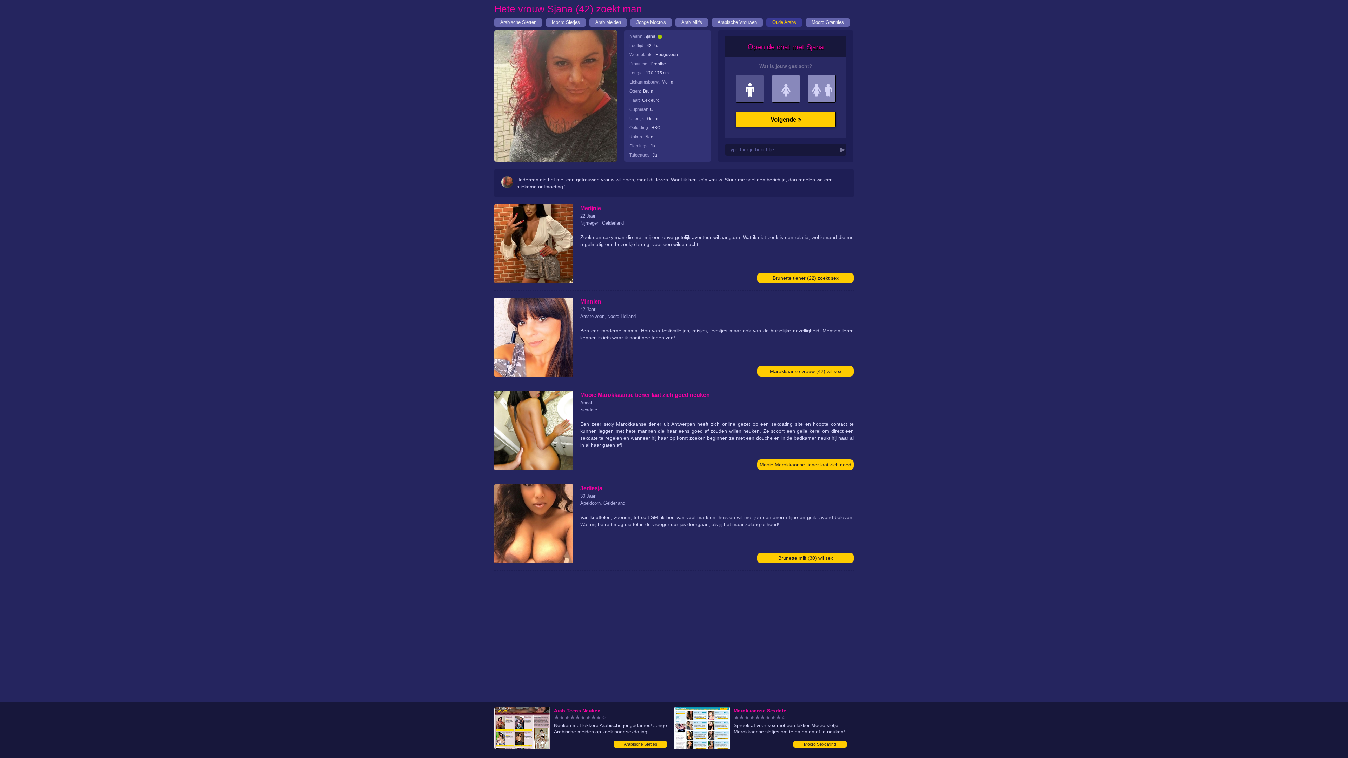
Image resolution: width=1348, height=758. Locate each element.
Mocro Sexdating (820, 744)
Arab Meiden (608, 22)
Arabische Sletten (518, 22)
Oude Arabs (784, 22)
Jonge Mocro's (651, 22)
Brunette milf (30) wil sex (805, 558)
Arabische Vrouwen (737, 22)
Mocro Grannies (828, 22)
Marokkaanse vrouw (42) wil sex (805, 371)
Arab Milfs (691, 22)
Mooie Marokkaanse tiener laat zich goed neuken (805, 466)
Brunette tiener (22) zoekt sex (806, 278)
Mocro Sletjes (566, 22)
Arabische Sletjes (640, 744)
